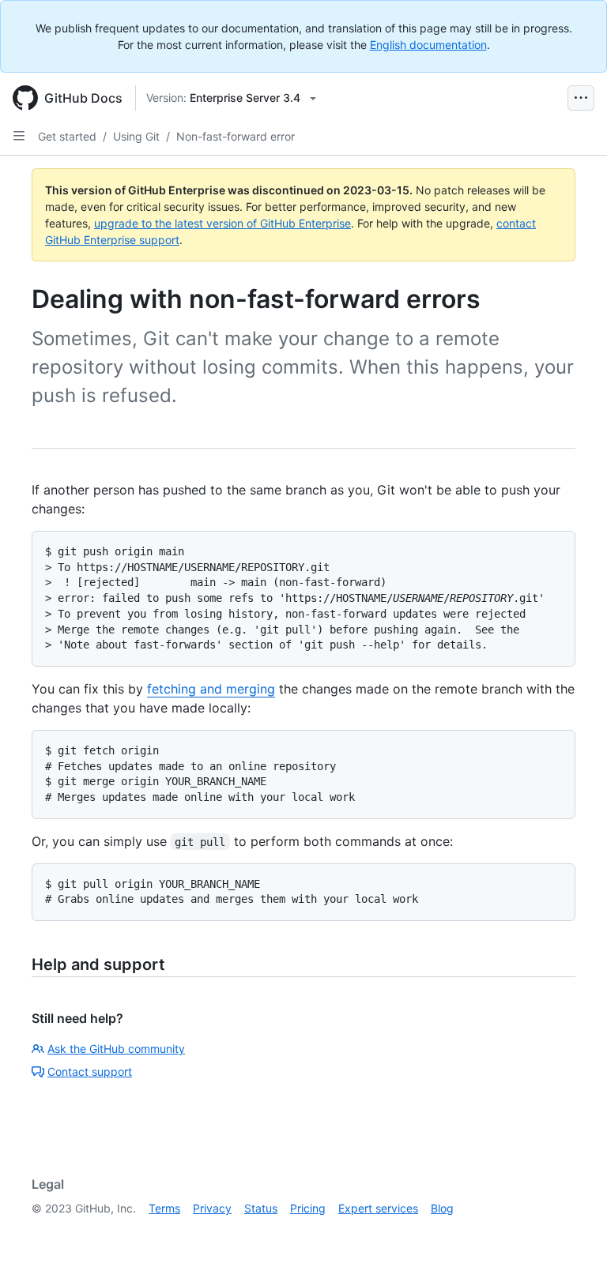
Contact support (89, 1071)
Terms (164, 1208)
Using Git (136, 136)
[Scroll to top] (572, 1232)
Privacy (212, 1208)
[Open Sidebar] (19, 136)
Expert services (378, 1208)
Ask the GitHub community (116, 1048)
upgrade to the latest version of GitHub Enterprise (222, 223)
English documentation (428, 44)
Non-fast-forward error (235, 136)
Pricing (308, 1208)
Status (260, 1208)
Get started (67, 136)
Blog (442, 1208)
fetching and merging (211, 689)
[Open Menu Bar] (580, 98)
